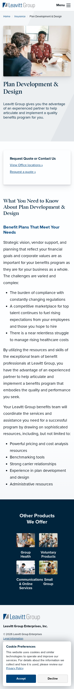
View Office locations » (26, 165)
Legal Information (13, 638)
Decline (53, 678)
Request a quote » (23, 172)
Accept (21, 678)
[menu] (68, 5)
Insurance (19, 16)
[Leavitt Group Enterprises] (19, 5)
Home (6, 16)
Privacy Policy (14, 668)
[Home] (21, 617)
